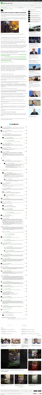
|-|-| (5, 157)
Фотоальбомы (28, 0)
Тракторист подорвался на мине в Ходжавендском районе (33, 71)
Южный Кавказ (2, 6)
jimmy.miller (6, 266)
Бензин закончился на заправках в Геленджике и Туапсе (15, 345)
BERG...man (6, 130)
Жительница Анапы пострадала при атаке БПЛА (28, 329)
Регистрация (10, 325)
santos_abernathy (8, 239)
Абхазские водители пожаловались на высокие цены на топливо (33, 32)
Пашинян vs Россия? (21, 7)
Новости (2, 0)
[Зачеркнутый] (12, 318)
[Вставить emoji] (14, 318)
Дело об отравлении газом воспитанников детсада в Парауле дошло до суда (31, 334)
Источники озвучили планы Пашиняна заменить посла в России (34, 55)
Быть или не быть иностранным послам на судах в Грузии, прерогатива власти (35, 21)
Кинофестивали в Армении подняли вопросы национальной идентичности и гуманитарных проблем (26, 346)
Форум (19, 0)
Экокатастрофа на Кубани (38, 7)
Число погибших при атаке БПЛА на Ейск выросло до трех (9, 331)
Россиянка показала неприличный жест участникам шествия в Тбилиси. (20, 385)
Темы (4, 0)
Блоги (22, 0)
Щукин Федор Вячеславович (32, 116)
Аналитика (11, 0)
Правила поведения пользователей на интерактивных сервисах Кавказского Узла (14, 393)
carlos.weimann (6, 275)
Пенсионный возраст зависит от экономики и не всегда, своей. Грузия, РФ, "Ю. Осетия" (36, 17)
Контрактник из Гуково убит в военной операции (7, 329)
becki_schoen (8, 231)
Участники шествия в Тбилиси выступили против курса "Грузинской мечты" (34, 44)
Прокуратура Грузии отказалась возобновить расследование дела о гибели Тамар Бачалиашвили (34, 82)
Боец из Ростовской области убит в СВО (6, 333)
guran (5, 311)
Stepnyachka (6, 133)
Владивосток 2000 (7, 242)
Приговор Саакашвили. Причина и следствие (36, 13)
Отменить (24, 325)
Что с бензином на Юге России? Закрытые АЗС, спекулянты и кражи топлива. (34, 385)
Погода (32, 0)
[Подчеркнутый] (11, 318)
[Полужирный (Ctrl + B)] (8, 318)
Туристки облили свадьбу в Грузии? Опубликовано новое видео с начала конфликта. (34, 360)
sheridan (6, 169)
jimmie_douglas (6, 305)
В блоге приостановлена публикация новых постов (36, 11)
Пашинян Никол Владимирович (33, 98)
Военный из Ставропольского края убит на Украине (28, 331)
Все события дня (39, 335)
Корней (6, 151)
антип (7, 191)
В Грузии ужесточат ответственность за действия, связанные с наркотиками (35, 15)
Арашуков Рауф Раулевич (32, 107)
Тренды (7, 0)
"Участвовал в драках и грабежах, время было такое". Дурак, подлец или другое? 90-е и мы (36, 19)
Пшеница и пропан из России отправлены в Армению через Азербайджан (34, 60)
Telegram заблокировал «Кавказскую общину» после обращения (34, 371)
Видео (25, 0)
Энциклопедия (15, 0)
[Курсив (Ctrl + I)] (9, 318)
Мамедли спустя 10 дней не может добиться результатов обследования (36, 345)
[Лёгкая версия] (38, 0)
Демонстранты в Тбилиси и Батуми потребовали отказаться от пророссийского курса (5, 346)
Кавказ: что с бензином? (4, 7)
